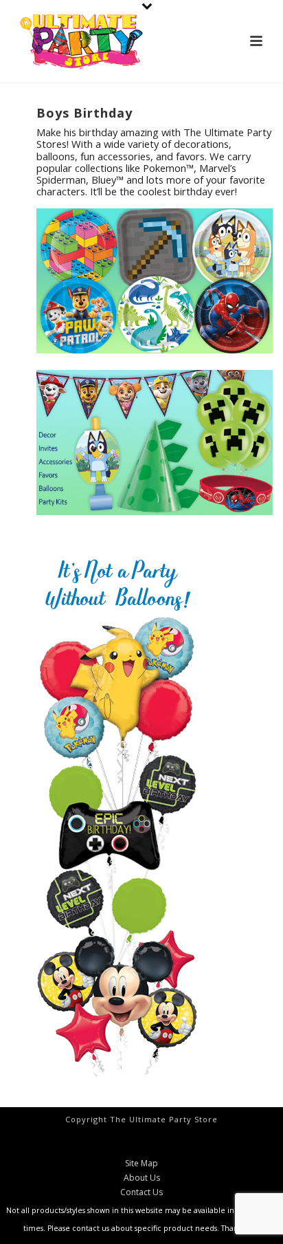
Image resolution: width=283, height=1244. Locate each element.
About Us (142, 1177)
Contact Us (141, 1192)
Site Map (141, 1163)
